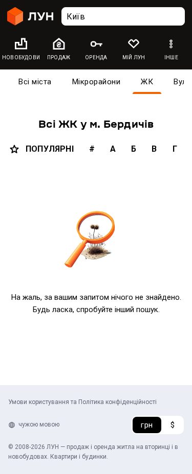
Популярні (50, 149)
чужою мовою (38, 424)
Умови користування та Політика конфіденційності (82, 402)
